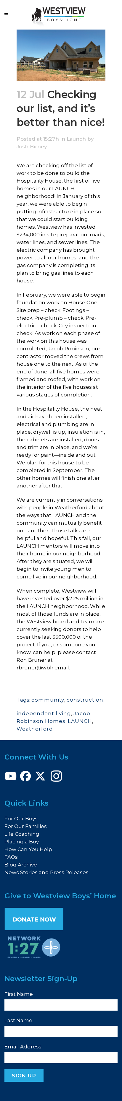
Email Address (22, 1047)
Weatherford (35, 729)
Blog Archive (20, 865)
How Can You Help (28, 849)
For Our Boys (21, 819)
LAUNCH (80, 721)
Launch (76, 139)
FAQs (11, 857)
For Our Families (25, 826)
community (47, 700)
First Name (18, 994)
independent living (44, 713)
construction (85, 700)
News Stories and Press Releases (46, 872)
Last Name (18, 1020)
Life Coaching (21, 834)
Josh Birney (32, 146)
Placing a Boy (21, 842)
